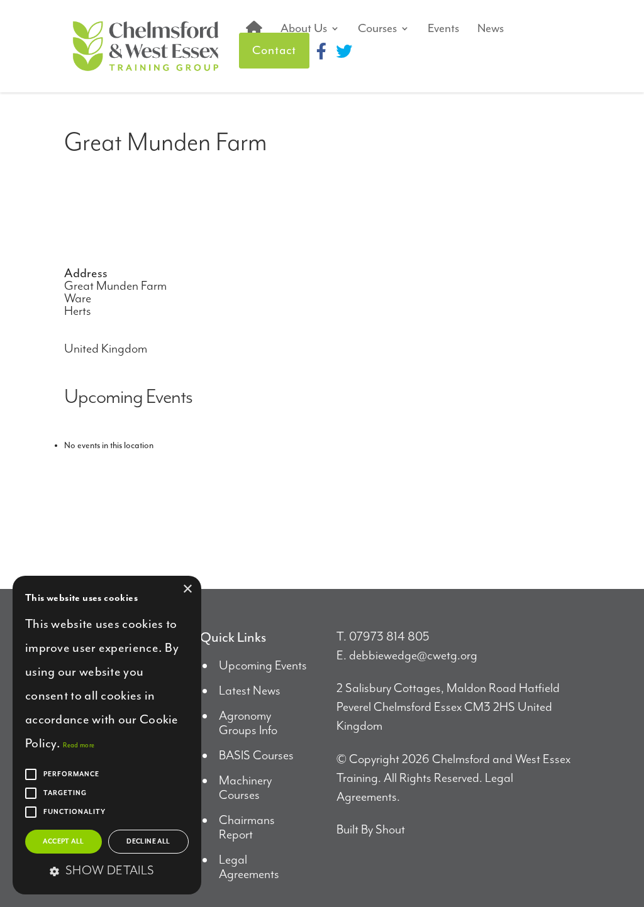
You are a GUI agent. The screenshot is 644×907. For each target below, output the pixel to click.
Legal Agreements (249, 867)
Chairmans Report (247, 827)
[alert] (107, 735)
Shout (390, 830)
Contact (274, 50)
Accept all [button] (63, 841)
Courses (377, 28)
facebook (321, 51)
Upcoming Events (263, 666)
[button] (107, 872)
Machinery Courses (245, 788)
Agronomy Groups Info (248, 723)
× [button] (187, 589)
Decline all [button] (148, 841)
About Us (303, 28)
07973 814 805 (389, 637)
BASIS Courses (256, 756)
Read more (78, 745)
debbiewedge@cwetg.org (413, 656)
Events (443, 28)
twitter (344, 51)
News (490, 28)
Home (254, 28)
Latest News (249, 691)
